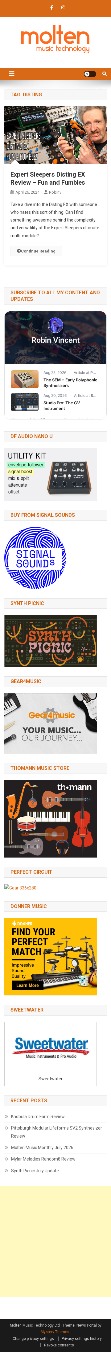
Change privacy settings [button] (33, 1339)
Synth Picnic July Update (35, 1170)
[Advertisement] (55, 1241)
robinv (55, 192)
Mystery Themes (55, 1332)
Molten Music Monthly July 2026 (42, 1147)
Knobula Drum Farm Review (38, 1116)
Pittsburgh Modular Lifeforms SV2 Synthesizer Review (56, 1132)
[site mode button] (90, 74)
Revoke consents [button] (59, 1345)
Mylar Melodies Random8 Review (43, 1159)
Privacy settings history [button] (82, 1339)
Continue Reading (38, 251)
